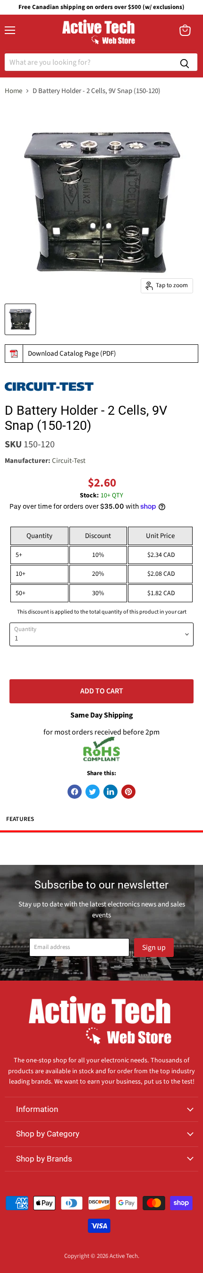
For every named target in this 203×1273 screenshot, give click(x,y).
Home (13, 91)
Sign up (154, 947)
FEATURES (20, 819)
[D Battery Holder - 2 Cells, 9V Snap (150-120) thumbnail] (20, 319)
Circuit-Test (68, 461)
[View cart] (185, 30)
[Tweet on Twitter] (92, 792)
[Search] (184, 62)
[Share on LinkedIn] (110, 792)
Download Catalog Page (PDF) (72, 354)
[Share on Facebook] (75, 792)
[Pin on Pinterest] (128, 792)
